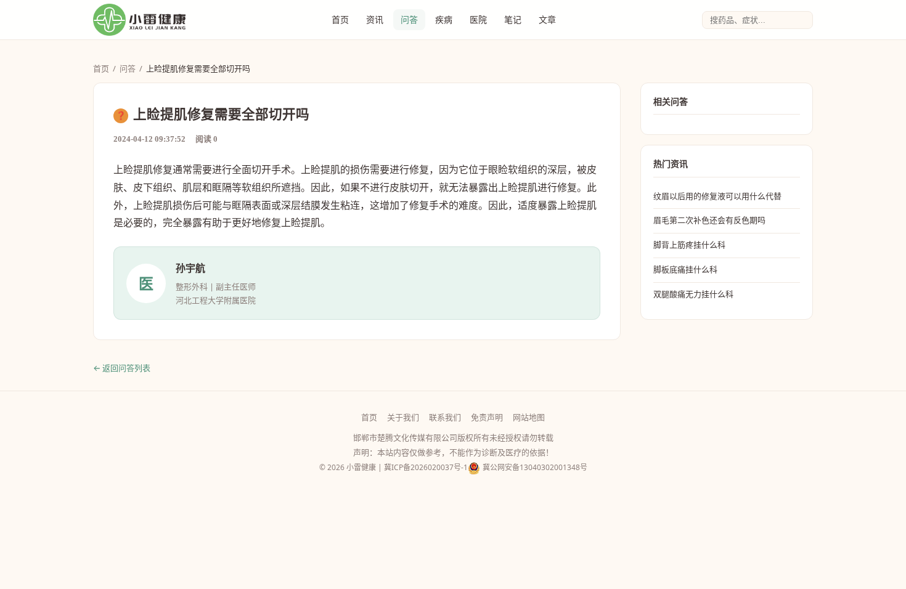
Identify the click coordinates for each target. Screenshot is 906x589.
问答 (409, 19)
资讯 (374, 19)
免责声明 (487, 417)
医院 (478, 19)
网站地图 (529, 417)
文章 (547, 19)
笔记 (512, 19)
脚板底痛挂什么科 (685, 269)
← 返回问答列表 (121, 367)
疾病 (443, 19)
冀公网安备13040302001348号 (535, 467)
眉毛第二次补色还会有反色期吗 (709, 219)
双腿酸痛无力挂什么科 (693, 293)
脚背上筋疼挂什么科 (689, 244)
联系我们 (445, 417)
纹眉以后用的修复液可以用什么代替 (717, 195)
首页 (340, 19)
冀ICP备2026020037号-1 (426, 467)
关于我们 (403, 417)
